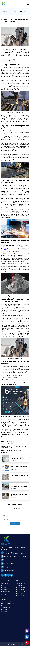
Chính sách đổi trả (19, 593)
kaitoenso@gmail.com (9, 570)
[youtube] (11, 575)
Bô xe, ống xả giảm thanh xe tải (7, 603)
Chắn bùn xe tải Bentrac (6, 597)
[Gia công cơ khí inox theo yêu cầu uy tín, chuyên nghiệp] (6, 544)
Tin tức (7, 10)
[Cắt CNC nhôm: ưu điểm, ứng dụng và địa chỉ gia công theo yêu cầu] (5, 477)
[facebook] (2, 575)
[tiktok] (8, 575)
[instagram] (5, 575)
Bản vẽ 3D (3, 585)
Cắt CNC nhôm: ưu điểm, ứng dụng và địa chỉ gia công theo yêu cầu (19, 476)
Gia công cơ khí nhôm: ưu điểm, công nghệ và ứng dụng (19, 467)
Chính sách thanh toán (20, 591)
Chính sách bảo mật (20, 589)
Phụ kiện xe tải (4, 609)
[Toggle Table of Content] (13, 60)
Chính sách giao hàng (20, 595)
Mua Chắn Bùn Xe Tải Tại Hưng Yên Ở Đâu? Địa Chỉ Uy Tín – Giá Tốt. (19, 485)
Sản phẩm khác (4, 611)
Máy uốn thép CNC (5, 605)
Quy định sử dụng (19, 585)
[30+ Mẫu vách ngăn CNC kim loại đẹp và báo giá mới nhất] (5, 496)
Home (2, 10)
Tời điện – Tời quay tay (5, 607)
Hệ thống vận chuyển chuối (6, 601)
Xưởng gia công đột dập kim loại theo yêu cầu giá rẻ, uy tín (19, 457)
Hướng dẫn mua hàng (20, 583)
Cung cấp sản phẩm (5, 587)
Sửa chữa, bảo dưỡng (5, 591)
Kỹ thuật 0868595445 (9, 567)
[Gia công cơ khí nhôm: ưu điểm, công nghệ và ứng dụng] (5, 468)
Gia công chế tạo (4, 583)
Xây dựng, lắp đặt (4, 589)
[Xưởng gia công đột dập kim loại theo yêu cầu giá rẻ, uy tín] (5, 458)
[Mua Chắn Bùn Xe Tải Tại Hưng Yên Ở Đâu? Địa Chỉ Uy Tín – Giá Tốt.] (5, 486)
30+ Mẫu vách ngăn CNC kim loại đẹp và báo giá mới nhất (19, 495)
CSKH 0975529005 (8, 563)
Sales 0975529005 (8, 560)
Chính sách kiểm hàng (20, 587)
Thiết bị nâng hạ (4, 599)
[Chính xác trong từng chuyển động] (3, 6)
